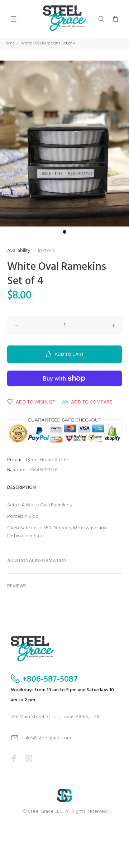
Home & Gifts (54, 460)
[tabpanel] (64, 143)
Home (9, 43)
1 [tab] (64, 232)
